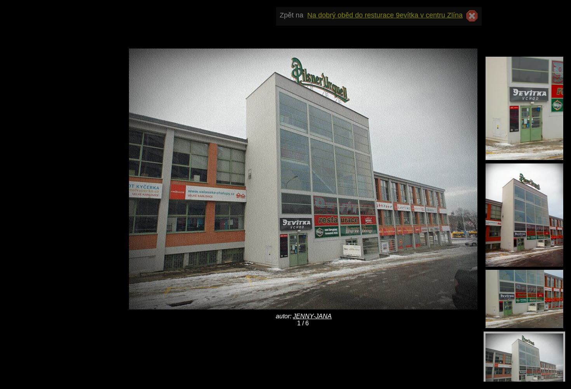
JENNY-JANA (312, 316)
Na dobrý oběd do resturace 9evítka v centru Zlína (385, 15)
